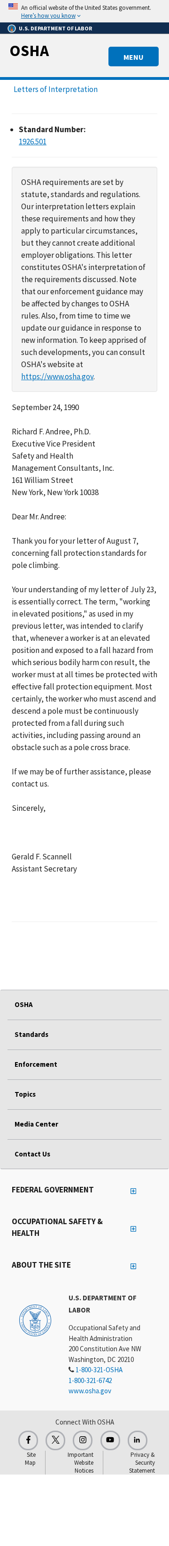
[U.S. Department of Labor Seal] (35, 1320)
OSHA (29, 50)
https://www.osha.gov (57, 376)
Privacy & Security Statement (142, 1463)
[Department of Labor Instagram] (82, 1440)
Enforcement (36, 1064)
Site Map (30, 1459)
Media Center (36, 1124)
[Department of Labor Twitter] (55, 1440)
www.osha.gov (90, 1390)
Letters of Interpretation (56, 89)
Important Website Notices (80, 1463)
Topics (25, 1094)
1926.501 (32, 141)
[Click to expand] (84, 11)
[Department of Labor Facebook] (28, 1440)
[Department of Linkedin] (137, 1440)
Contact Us (32, 1153)
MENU (133, 57)
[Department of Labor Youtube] (110, 1440)
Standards (31, 1034)
